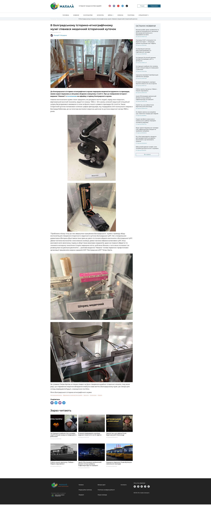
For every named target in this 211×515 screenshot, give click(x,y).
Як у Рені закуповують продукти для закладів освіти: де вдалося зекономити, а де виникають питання (146, 139)
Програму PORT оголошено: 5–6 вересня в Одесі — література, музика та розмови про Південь (146, 41)
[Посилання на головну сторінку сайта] (64, 485)
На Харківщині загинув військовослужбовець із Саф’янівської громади (143, 50)
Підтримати (154, 6)
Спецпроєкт (143, 15)
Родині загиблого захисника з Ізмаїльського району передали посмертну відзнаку (146, 120)
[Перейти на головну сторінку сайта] (62, 5)
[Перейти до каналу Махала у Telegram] (127, 6)
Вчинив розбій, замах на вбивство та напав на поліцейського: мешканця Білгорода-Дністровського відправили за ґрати (147, 32)
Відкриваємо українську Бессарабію (72, 395)
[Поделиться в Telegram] (63, 402)
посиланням (72, 96)
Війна (110, 15)
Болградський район (56, 395)
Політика (131, 15)
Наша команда (102, 495)
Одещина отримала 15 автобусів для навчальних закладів (147, 75)
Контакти (123, 485)
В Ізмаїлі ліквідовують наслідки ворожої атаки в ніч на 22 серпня (146, 82)
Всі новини (147, 154)
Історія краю (93, 395)
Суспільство (88, 15)
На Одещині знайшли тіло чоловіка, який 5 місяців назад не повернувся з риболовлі (147, 67)
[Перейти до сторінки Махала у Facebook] (114, 6)
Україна (120, 15)
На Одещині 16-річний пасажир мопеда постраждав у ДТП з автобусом (146, 59)
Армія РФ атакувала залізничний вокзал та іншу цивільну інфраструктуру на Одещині (146, 97)
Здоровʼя (86, 395)
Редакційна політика (85, 490)
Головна (66, 15)
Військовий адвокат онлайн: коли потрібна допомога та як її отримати (147, 147)
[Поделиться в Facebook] (52, 402)
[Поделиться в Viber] (59, 402)
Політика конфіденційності (106, 490)
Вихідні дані (101, 485)
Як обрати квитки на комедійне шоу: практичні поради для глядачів (147, 112)
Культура (100, 15)
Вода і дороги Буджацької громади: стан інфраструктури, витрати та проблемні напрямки (147, 129)
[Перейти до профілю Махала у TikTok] (149, 486)
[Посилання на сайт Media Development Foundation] (58, 495)
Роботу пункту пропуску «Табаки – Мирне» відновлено (146, 89)
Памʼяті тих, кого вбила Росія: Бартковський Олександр (145, 105)
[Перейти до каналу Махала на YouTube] (122, 6)
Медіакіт (81, 495)
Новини (76, 15)
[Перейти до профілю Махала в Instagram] (110, 6)
